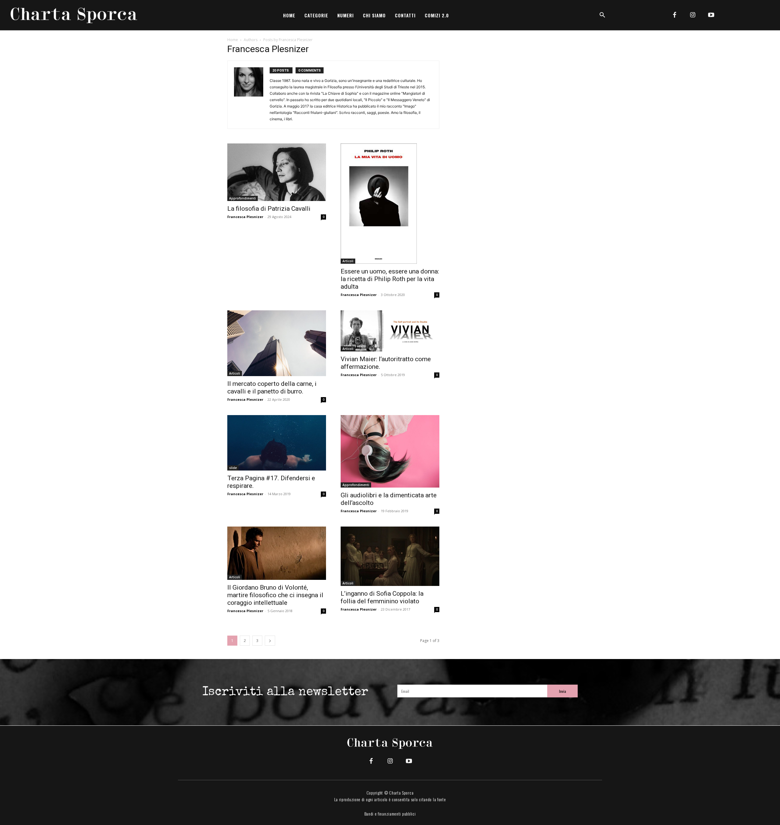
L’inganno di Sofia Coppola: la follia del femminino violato (382, 597)
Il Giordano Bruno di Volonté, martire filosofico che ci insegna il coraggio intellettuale (275, 595)
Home (232, 39)
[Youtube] (711, 15)
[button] (602, 15)
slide (233, 468)
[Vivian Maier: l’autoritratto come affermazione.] (390, 330)
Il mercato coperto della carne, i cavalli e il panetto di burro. (272, 387)
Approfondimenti (242, 198)
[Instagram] (692, 15)
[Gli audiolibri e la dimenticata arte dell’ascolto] (390, 451)
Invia (562, 691)
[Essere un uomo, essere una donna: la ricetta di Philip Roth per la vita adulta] (390, 203)
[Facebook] (674, 15)
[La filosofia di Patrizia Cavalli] (276, 172)
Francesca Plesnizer (245, 216)
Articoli (347, 261)
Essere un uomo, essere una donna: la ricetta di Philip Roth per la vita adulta (390, 279)
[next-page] (270, 641)
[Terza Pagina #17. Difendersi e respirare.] (276, 443)
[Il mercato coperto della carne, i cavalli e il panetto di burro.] (276, 343)
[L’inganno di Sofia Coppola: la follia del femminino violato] (390, 556)
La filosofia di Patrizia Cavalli (268, 208)
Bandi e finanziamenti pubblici (390, 813)
